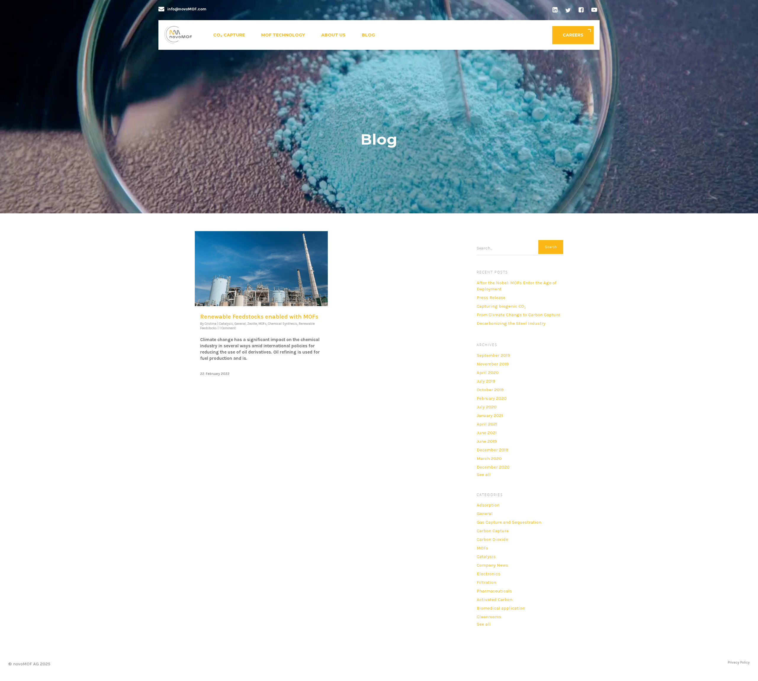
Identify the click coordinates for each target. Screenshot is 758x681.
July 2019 (486, 381)
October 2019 (490, 389)
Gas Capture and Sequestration (509, 522)
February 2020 (492, 398)
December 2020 (493, 467)
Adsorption (488, 505)
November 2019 (493, 364)
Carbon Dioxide (492, 539)
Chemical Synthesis (282, 324)
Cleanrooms (489, 616)
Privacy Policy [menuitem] (739, 662)
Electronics (488, 573)
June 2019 (487, 441)
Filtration (486, 582)
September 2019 (493, 355)
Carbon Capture (493, 530)
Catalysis (226, 324)
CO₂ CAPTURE (229, 35)
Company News (492, 565)
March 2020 (489, 458)
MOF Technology (283, 35)
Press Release (491, 297)
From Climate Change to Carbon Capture (518, 314)
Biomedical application (501, 608)
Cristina (210, 324)
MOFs (262, 324)
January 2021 (490, 415)
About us (333, 35)
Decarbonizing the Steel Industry (511, 323)
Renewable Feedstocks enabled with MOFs (259, 316)
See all (484, 474)
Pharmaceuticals (494, 591)
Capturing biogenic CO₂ (501, 306)
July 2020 (487, 407)
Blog (368, 35)
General (240, 324)
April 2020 (488, 372)
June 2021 (487, 432)
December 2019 (492, 450)
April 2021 (487, 424)
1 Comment (227, 328)
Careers (573, 35)
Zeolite (252, 324)
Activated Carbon (494, 599)
